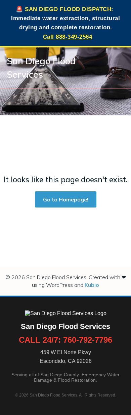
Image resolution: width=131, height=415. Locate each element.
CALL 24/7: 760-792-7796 (65, 339)
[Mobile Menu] (118, 67)
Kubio (92, 284)
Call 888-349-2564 (67, 37)
